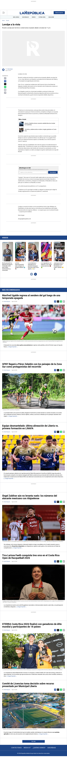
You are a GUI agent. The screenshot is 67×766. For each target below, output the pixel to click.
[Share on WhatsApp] (5, 87)
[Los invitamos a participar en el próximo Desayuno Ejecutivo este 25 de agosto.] (33, 251)
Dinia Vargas (10, 68)
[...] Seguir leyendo (12, 346)
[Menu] (4, 12)
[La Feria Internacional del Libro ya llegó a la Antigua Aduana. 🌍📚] (20, 251)
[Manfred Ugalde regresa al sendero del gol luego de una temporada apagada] (33, 322)
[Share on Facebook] (5, 81)
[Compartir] (5, 93)
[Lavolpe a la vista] (33, 48)
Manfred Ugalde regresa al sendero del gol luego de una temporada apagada (31, 296)
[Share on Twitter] (5, 84)
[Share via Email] (5, 90)
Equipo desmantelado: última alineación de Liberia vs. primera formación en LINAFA (30, 427)
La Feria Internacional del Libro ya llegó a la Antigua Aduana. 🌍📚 (20, 266)
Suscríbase (51, 748)
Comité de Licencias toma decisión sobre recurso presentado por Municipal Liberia (28, 685)
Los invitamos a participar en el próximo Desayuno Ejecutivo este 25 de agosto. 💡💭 (33, 266)
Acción (7, 20)
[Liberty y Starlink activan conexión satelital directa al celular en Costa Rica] (21, 124)
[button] (59, 12)
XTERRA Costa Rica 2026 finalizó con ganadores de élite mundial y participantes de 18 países (32, 625)
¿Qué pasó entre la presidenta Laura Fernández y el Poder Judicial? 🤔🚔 (58, 266)
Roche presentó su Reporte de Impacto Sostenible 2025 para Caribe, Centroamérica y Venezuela (7, 266)
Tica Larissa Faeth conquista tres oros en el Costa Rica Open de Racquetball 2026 (30, 556)
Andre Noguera (7, 301)
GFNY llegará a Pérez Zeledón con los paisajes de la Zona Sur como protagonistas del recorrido (32, 365)
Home (3, 20)
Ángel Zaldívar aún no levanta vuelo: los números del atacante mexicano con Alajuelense (29, 497)
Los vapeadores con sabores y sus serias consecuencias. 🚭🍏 (46, 265)
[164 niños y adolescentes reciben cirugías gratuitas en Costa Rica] (21, 130)
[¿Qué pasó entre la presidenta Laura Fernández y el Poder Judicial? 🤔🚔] (59, 251)
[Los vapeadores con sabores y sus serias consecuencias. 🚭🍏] (46, 251)
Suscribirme (53, 172)
